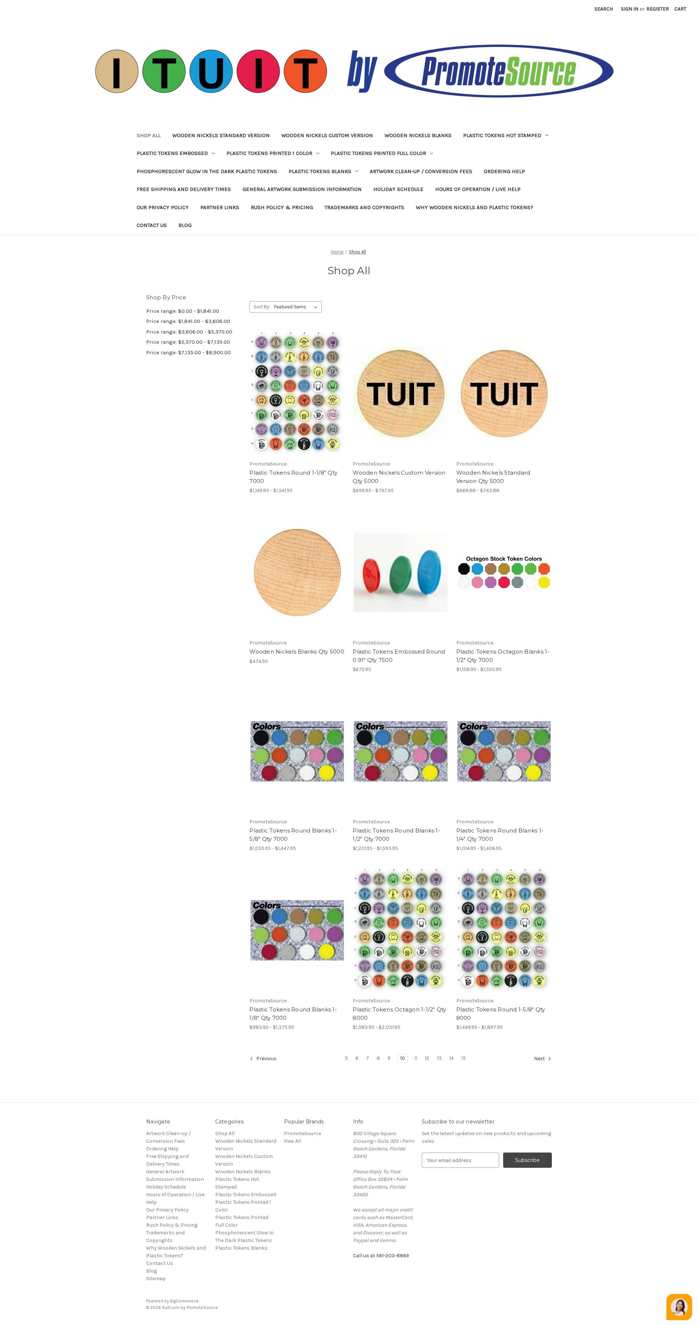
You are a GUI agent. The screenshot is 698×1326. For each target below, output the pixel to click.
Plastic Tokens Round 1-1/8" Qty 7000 (293, 476)
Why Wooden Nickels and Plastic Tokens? (474, 207)
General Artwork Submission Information (302, 189)
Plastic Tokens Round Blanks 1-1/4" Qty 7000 (500, 834)
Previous (266, 1059)
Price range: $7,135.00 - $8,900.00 (188, 352)
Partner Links (219, 207)
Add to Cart (297, 585)
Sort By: (262, 306)
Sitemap (156, 1278)
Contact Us (152, 225)
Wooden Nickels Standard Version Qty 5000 (493, 476)
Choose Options (297, 406)
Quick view (291, 380)
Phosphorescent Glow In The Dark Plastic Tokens (207, 171)
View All (292, 1141)
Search (603, 9)
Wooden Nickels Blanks (418, 135)
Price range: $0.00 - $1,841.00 (182, 311)
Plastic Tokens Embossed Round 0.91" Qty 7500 (399, 655)
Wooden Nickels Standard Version (221, 135)
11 (415, 1058)
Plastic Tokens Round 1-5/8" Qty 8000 (500, 1013)
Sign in (629, 9)
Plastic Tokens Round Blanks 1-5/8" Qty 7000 (293, 834)
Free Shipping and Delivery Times (184, 189)
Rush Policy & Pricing (282, 207)
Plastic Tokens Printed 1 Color (269, 153)
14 (451, 1058)
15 (463, 1058)
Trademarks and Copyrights (364, 207)
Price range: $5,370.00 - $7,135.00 (188, 342)
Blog (185, 225)
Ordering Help (504, 171)
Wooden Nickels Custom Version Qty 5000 (399, 476)
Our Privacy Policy (163, 207)
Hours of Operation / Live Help (478, 189)
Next (540, 1059)
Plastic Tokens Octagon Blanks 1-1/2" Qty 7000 (503, 655)
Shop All (149, 135)
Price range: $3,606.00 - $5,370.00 (189, 331)
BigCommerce (184, 1300)
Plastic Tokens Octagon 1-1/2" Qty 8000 (399, 1013)
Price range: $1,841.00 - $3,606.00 (188, 321)
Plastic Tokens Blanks (320, 171)
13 (439, 1058)
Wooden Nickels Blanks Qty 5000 (296, 651)
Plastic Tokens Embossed (172, 153)
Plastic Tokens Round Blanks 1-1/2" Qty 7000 (396, 834)
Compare (295, 393)
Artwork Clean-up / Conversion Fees (421, 171)
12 (427, 1058)
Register (657, 9)
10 (402, 1058)
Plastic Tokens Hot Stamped (502, 135)
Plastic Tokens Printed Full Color (378, 153)
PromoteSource (302, 1133)
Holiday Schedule (398, 189)
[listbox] (297, 306)
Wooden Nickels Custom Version (327, 135)
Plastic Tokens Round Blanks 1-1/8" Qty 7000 (293, 1013)
